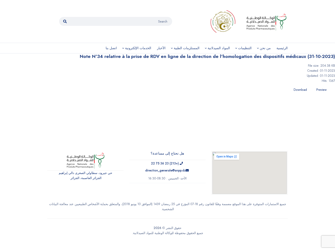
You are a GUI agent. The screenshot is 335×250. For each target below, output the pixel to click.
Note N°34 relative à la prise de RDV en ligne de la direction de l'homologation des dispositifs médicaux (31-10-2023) (207, 56)
